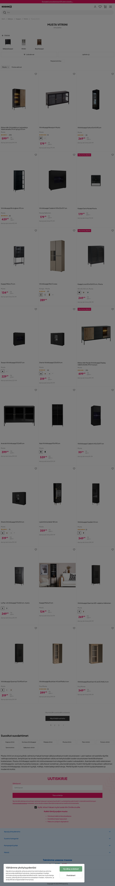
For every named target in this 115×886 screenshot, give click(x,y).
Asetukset (70, 875)
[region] (44, 873)
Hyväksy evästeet (71, 869)
